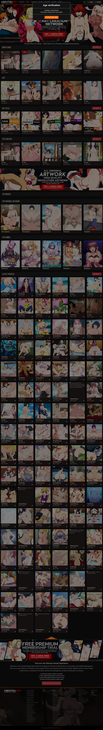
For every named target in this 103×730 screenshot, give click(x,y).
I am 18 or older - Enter (51, 17)
